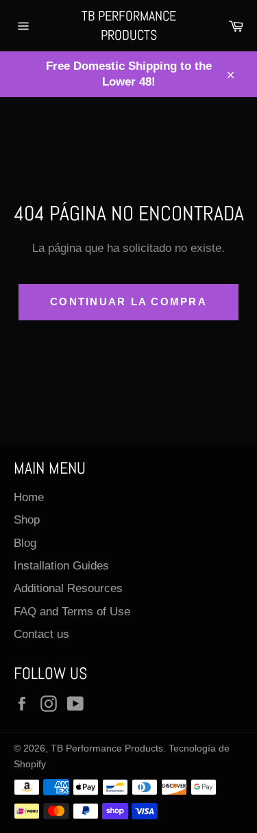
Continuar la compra (128, 301)
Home (29, 497)
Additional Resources (68, 588)
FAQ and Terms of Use (72, 611)
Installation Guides (61, 565)
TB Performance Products (129, 25)
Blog (25, 543)
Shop (27, 519)
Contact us (41, 634)
